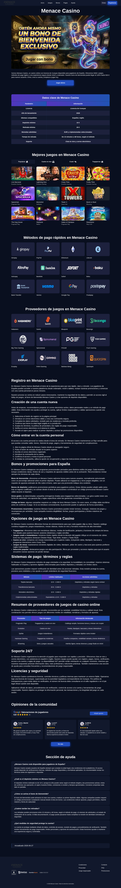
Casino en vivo (47, 161)
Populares (21, 161)
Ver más (60, 744)
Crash (72, 161)
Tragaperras (96, 161)
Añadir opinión (98, 713)
